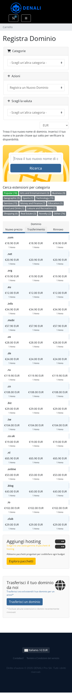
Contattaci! (18, 658)
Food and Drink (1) (14, 208)
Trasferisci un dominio (24, 602)
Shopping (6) (11, 213)
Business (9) (58, 193)
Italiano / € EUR (38, 650)
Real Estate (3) (28, 213)
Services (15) (10, 203)
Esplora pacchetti (21, 561)
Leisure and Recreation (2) (41, 208)
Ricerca (36, 168)
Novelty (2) (45, 213)
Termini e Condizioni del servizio (43, 658)
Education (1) (55, 203)
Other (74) (59, 213)
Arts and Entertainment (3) (34, 193)
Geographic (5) (12, 198)
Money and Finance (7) (32, 203)
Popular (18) (10, 193)
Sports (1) (28, 198)
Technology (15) (45, 198)
